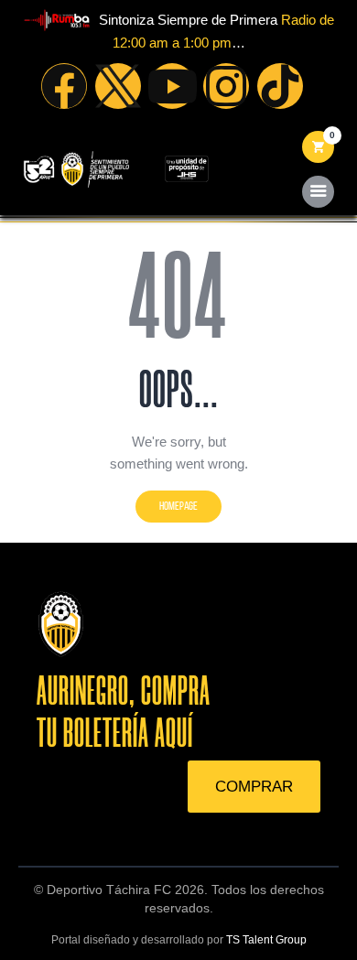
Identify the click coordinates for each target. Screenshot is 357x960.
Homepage (178, 505)
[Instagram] (226, 86)
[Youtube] (172, 86)
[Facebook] (64, 86)
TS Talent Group (266, 939)
